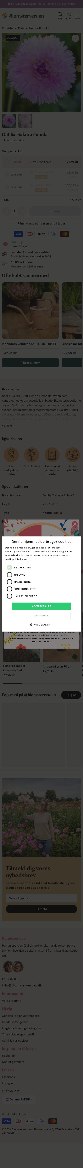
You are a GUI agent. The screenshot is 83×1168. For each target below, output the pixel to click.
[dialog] (41, 584)
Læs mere (25, 559)
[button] (41, 624)
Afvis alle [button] (41, 615)
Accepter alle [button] (41, 606)
